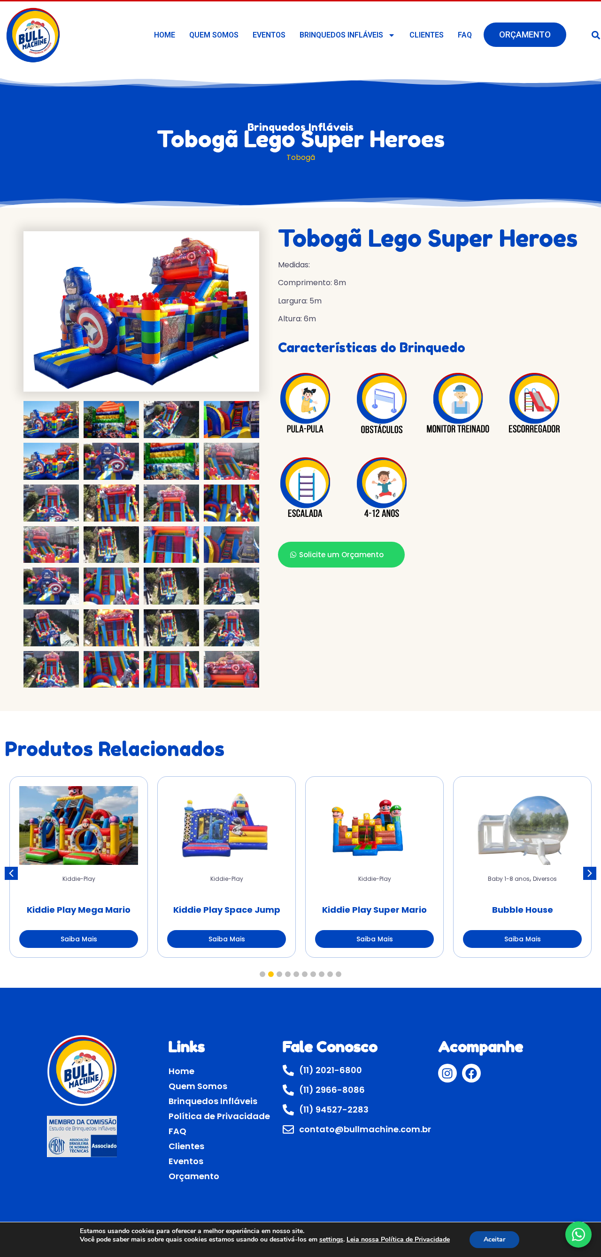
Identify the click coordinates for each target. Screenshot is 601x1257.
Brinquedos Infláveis (341, 34)
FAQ (465, 34)
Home (164, 34)
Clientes (426, 34)
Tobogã (300, 157)
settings (331, 1239)
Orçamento (525, 34)
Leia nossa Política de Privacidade (398, 1239)
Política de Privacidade (219, 1116)
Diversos (545, 879)
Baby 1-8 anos (509, 879)
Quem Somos (214, 34)
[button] (589, 873)
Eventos (269, 34)
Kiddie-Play (78, 879)
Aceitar (494, 1239)
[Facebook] (471, 1073)
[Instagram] (447, 1073)
